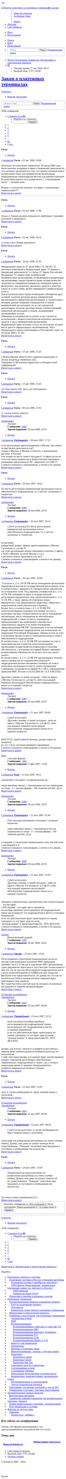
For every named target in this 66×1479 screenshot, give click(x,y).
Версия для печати (17, 96)
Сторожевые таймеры (22, 1370)
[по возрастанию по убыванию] (48, 1207)
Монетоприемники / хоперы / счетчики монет (35, 1351)
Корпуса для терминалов (24, 1343)
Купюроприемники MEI (25, 1329)
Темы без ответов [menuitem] (23, 13)
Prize (3, 755)
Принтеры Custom (22, 1357)
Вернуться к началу (11, 193)
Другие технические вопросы (26, 1384)
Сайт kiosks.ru (14, 27)
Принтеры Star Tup (23, 1362)
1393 (24, 940)
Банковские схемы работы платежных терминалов (37, 1310)
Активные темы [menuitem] (22, 16)
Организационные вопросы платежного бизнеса (34, 1302)
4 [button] (8, 133)
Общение (14, 1412)
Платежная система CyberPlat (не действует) (34, 1282)
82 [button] (8, 141)
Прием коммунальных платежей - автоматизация (35, 1404)
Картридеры (17, 1346)
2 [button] (8, 127)
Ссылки (54, 7)
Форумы (11, 24)
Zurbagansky (7, 421)
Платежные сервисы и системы (23, 1277)
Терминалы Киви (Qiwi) (25, 1293)
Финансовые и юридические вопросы (29, 1313)
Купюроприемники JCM (26, 1337)
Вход (10, 43)
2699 (24, 426)
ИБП (13, 1321)
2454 (24, 1002)
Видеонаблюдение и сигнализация (29, 1381)
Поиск (10, 40)
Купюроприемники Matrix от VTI (30, 1340)
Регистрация (14, 45)
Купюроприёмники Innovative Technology (34, 1332)
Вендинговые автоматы (21, 1395)
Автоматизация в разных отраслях (25, 1393)
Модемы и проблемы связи (25, 1348)
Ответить (6, 91)
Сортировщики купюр (23, 1368)
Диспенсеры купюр (21, 1318)
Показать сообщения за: (16, 1204)
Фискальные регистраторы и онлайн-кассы (33, 1373)
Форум (26, 1451)
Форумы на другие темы (20, 1409)
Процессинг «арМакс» (23, 1415)
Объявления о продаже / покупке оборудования (34, 1390)
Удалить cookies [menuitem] (15, 1456)
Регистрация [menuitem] (14, 35)
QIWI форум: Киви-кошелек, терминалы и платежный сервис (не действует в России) (31, 1286)
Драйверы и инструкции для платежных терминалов (37, 1315)
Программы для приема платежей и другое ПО (34, 1387)
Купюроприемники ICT (25, 1335)
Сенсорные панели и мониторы (27, 1365)
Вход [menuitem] (10, 32)
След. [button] (10, 144)
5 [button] (8, 136)
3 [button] (8, 130)
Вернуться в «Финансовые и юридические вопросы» (29, 1266)
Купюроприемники (21, 1324)
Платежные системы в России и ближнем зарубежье (36, 1279)
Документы (17, 1307)
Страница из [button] (16, 116)
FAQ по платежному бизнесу (26, 1304)
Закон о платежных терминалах (22, 81)
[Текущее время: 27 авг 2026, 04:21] (8, 65)
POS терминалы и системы (23, 1406)
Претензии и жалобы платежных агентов (30, 1296)
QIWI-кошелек (20, 1290)
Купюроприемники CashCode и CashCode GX (37, 1326)
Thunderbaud (7, 997)
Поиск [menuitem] (17, 21)
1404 (24, 761)
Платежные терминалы (19, 1299)
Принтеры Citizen (22, 1359)
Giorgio (5, 934)
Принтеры (16, 1354)
